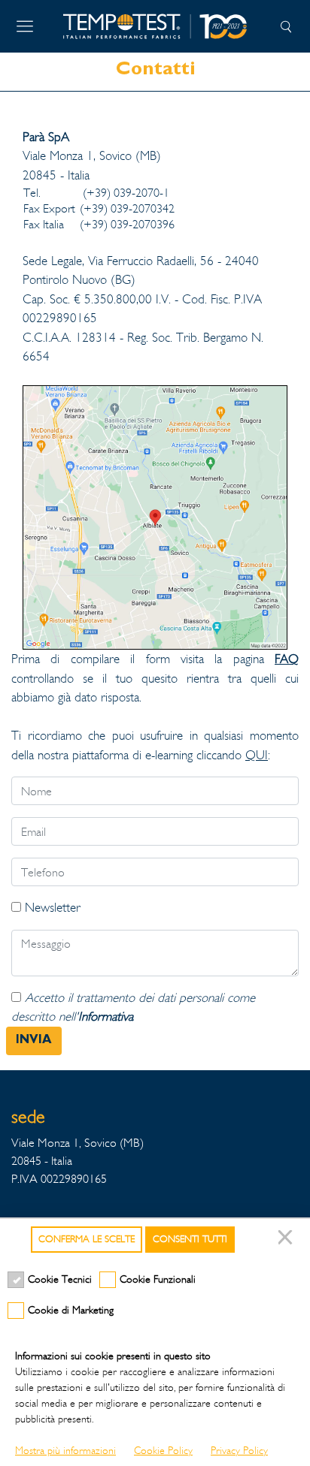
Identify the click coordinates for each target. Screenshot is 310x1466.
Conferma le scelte (86, 1239)
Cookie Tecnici (60, 1279)
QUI (256, 755)
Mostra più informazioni (65, 1450)
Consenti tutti (190, 1239)
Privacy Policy (239, 1450)
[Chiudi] (287, 1239)
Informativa (105, 1016)
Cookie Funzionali (158, 1279)
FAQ (287, 659)
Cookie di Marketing (71, 1310)
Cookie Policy (163, 1450)
